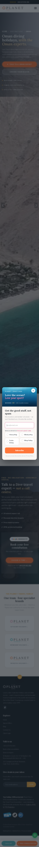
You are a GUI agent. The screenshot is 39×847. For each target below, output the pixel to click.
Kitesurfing (13, 435)
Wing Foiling (28, 440)
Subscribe (19, 450)
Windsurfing (28, 435)
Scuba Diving (11, 441)
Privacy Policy (29, 456)
